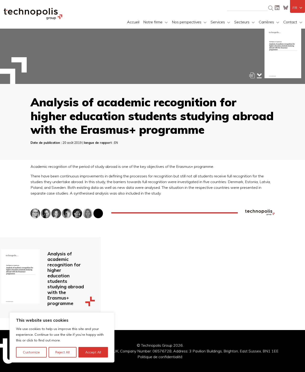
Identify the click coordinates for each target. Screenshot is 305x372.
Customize (31, 352)
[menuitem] (297, 7)
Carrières (266, 22)
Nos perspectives (186, 22)
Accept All (93, 352)
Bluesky (285, 7)
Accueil (133, 22)
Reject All (62, 352)
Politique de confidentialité (160, 356)
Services (218, 22)
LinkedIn (277, 7)
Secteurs (241, 22)
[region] (62, 337)
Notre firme (153, 22)
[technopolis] (33, 18)
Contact (290, 22)
